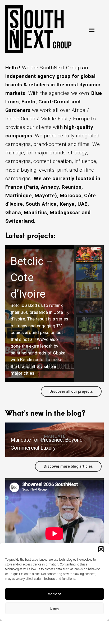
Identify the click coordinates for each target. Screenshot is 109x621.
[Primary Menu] (92, 30)
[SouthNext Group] (38, 29)
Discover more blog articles (68, 466)
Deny (54, 608)
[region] (54, 313)
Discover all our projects (71, 391)
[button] (101, 549)
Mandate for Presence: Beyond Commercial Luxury (47, 444)
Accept (54, 593)
